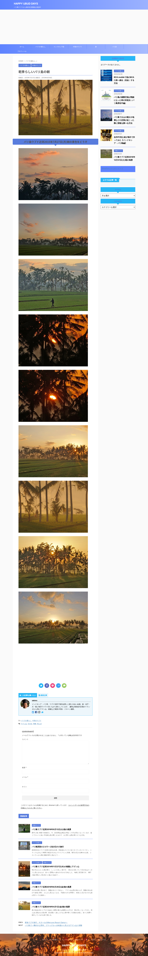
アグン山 (24, 724)
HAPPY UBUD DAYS (26, 3)
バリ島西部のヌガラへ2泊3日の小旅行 (48, 846)
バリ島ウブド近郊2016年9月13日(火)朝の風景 (51, 829)
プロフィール (21, 51)
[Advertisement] (74, 27)
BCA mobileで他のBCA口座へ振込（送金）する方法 (124, 80)
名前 (24, 767)
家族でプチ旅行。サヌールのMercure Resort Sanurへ (46, 922)
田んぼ (39, 724)
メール (25, 777)
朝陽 (34, 724)
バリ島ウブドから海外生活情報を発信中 (74, 950)
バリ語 (114, 47)
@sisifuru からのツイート (112, 168)
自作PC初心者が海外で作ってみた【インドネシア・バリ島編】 (124, 140)
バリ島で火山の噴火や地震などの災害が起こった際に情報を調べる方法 (124, 120)
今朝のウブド (77, 47)
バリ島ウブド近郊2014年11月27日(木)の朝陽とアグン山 (55, 866)
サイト (24, 787)
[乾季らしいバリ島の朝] (58, 685)
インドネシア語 (59, 47)
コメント (25, 739)
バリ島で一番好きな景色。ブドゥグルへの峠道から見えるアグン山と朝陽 (53, 925)
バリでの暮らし (40, 47)
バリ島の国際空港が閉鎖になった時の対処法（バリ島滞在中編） (124, 100)
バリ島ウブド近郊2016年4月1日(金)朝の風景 (51, 907)
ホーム (22, 47)
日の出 (30, 724)
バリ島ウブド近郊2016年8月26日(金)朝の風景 (51, 887)
